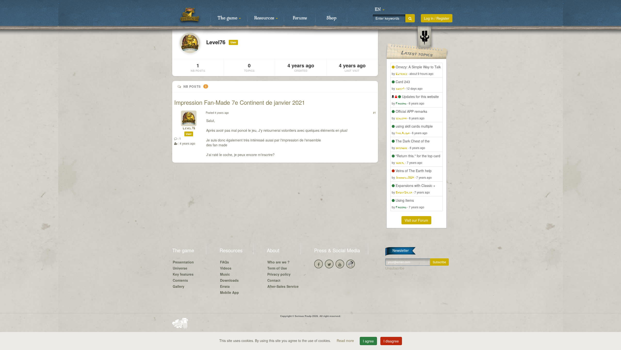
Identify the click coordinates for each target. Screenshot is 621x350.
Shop (331, 18)
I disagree (391, 341)
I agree (368, 341)
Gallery (178, 286)
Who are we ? (278, 262)
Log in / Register (436, 18)
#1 (374, 112)
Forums (300, 18)
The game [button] (228, 18)
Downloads (229, 280)
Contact (273, 280)
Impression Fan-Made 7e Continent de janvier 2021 (239, 102)
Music (225, 274)
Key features (183, 274)
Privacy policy (279, 274)
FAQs (224, 262)
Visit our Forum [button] (416, 220)
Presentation (183, 262)
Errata (225, 286)
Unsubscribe (394, 268)
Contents (180, 280)
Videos (225, 268)
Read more (346, 340)
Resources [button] (264, 18)
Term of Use (277, 268)
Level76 (189, 128)
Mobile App (229, 292)
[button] (379, 10)
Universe (180, 268)
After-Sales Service (283, 286)
